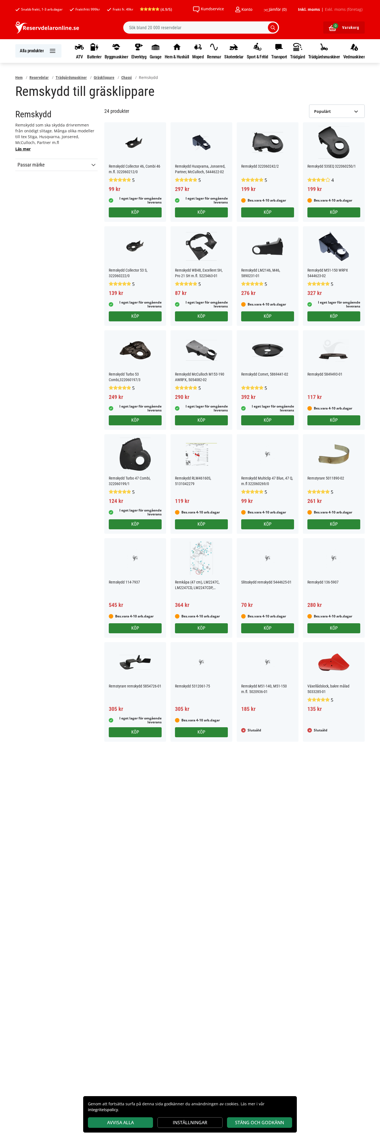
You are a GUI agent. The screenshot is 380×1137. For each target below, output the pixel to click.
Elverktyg (138, 56)
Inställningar (190, 1122)
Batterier (94, 56)
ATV (79, 56)
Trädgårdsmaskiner (324, 56)
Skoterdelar (233, 56)
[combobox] (201, 27)
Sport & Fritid (257, 56)
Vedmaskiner (354, 56)
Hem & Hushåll (177, 56)
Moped (198, 56)
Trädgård (297, 56)
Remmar (214, 56)
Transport (279, 56)
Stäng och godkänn (259, 1122)
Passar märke (31, 164)
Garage (155, 56)
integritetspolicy (103, 1109)
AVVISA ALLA (120, 1122)
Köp (135, 212)
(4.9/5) (165, 9)
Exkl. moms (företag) (343, 9)
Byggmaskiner (116, 56)
